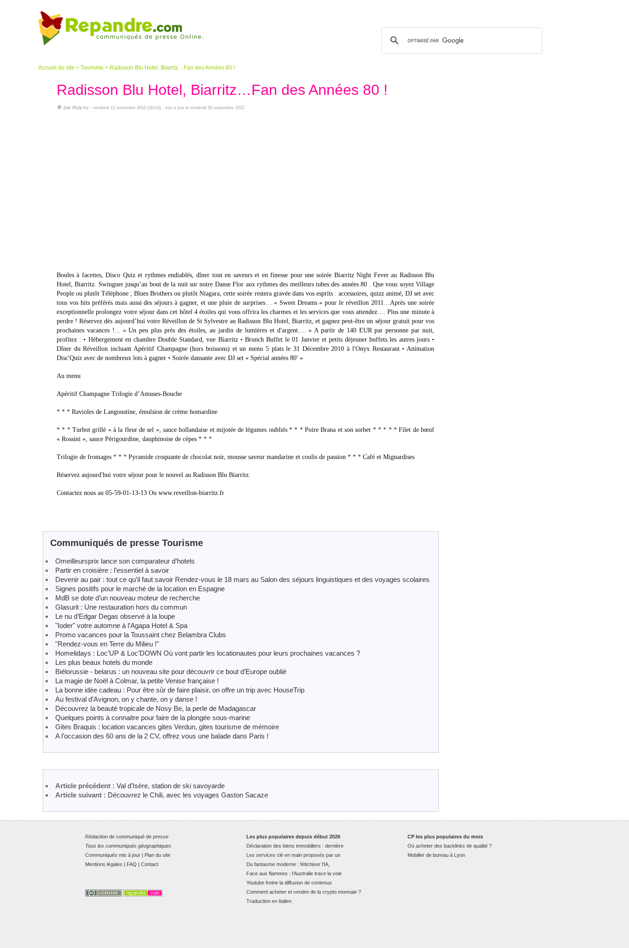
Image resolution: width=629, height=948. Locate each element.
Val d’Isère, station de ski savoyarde (170, 786)
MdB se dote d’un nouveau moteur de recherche (127, 598)
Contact (149, 864)
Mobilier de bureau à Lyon (436, 855)
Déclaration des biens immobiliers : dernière (295, 846)
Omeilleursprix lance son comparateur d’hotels (125, 561)
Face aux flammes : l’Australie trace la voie (294, 873)
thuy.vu (80, 107)
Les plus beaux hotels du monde (103, 662)
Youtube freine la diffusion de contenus (289, 882)
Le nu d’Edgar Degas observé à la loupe (115, 616)
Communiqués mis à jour (112, 855)
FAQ (132, 864)
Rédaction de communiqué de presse (127, 836)
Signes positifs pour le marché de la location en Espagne (140, 589)
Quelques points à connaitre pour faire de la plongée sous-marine (152, 717)
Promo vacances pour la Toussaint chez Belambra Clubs (140, 635)
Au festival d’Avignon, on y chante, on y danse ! (126, 699)
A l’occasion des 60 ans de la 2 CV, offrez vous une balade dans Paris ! (161, 736)
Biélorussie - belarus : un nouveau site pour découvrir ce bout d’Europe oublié (170, 671)
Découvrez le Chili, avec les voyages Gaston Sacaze (188, 795)
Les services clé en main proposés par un (293, 855)
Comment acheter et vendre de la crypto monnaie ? (303, 892)
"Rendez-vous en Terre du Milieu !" (107, 644)
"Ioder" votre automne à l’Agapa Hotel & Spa (121, 625)
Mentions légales (103, 864)
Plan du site (157, 855)
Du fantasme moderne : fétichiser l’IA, (288, 864)
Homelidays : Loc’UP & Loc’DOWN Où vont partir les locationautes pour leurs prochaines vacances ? (207, 653)
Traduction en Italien (268, 901)
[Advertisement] (245, 190)
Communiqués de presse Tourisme (126, 543)
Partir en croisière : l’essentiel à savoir (112, 570)
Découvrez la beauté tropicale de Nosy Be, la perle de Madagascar (155, 708)
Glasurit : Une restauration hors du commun (121, 607)
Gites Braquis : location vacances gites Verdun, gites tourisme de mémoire (167, 727)
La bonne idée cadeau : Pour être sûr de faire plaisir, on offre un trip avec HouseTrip (179, 690)
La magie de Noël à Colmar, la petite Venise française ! (137, 681)
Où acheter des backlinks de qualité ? (450, 846)
